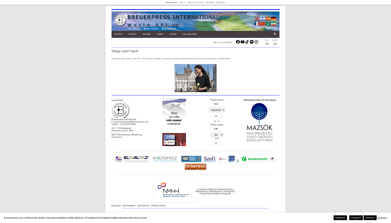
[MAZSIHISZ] (165, 162)
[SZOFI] (210, 162)
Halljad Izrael (190, 34)
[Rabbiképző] (238, 162)
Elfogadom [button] (356, 218)
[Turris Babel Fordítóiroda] (191, 162)
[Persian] (273, 23)
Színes (160, 34)
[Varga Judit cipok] (195, 78)
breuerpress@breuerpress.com (134, 122)
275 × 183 (140, 58)
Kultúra (147, 34)
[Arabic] (268, 23)
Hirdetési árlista (158, 205)
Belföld (118, 34)
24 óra (173, 34)
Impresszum (143, 205)
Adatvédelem (129, 205)
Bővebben (382, 217)
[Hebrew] (262, 18)
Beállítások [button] (340, 218)
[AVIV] (119, 162)
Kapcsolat (116, 205)
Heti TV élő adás (223, 42)
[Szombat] (232, 162)
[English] (257, 18)
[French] (257, 23)
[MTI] (222, 162)
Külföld (132, 34)
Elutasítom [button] (370, 218)
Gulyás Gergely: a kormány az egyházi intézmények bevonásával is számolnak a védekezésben (189, 58)
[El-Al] (136, 162)
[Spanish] (268, 18)
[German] (273, 18)
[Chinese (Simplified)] (262, 23)
